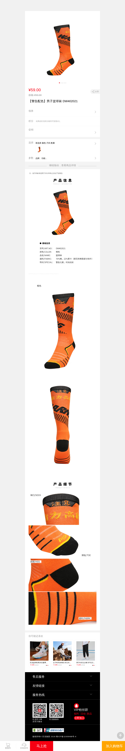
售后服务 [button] (39, 676)
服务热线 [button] (39, 695)
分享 (97, 91)
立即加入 (79, 718)
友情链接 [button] (39, 685)
